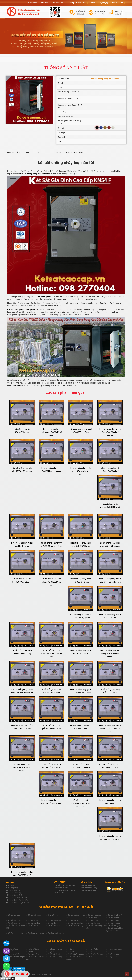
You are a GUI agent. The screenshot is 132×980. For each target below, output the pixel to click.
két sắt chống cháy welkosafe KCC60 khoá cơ (110, 506)
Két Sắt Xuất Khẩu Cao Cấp (65, 890)
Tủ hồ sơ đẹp (13, 949)
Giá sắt (10, 951)
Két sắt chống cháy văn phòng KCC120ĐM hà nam (51, 581)
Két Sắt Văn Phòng (62, 887)
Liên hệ (115, 3)
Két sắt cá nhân (34, 922)
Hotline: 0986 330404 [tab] (74, 152)
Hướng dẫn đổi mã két (77, 3)
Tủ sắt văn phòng (55, 949)
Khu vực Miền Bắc (88, 885)
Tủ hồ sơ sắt (93, 949)
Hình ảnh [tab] (29, 152)
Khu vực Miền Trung (89, 887)
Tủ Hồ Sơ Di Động (55, 956)
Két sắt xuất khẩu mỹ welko (65, 885)
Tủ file (90, 951)
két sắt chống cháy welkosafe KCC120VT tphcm (22, 767)
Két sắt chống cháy (75, 922)
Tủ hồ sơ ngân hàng (96, 954)
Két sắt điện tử (93, 917)
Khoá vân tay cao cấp (36, 933)
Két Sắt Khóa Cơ (34, 925)
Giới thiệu (44, 3)
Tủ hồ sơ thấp (33, 949)
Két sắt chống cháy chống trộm (21, 309)
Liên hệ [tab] (58, 152)
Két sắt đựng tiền (15, 920)
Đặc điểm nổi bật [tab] (14, 152)
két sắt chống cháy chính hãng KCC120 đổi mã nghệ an (110, 431)
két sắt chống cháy (43, 296)
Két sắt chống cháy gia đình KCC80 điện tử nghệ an (21, 581)
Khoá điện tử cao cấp (56, 933)
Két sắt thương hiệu (56, 922)
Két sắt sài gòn (14, 915)
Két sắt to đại (93, 920)
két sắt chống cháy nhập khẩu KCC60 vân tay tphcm (80, 471)
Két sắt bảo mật (14, 922)
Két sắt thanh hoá (115, 915)
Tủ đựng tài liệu (14, 954)
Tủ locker (71, 951)
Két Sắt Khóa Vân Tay (56, 925)
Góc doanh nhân (58, 3)
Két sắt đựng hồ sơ (115, 925)
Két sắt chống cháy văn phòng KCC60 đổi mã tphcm (110, 653)
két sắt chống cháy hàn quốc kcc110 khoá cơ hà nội (51, 653)
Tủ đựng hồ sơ (33, 954)
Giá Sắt (91, 956)
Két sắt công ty (114, 920)
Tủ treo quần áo (34, 951)
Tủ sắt (110, 951)
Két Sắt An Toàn (13, 890)
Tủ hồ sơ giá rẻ (54, 954)
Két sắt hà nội (113, 917)
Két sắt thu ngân (94, 922)
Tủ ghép (51, 951)
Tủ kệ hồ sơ (112, 956)
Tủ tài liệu (71, 949)
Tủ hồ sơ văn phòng (76, 954)
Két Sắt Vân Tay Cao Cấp (17, 897)
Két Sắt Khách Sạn (14, 892)
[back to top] (127, 974)
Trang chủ (33, 3)
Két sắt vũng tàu (94, 915)
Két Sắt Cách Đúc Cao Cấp (17, 900)
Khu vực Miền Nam (88, 890)
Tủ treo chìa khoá (115, 949)
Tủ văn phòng (113, 954)
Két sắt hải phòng (35, 915)
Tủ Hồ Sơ (10, 885)
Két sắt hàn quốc (54, 920)
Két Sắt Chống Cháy (15, 895)
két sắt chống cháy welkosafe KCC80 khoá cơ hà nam (80, 803)
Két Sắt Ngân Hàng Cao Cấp (18, 902)
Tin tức (92, 3)
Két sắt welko (33, 920)
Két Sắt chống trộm (15, 933)
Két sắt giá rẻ (73, 920)
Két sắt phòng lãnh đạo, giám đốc (114, 929)
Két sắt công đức (114, 922)
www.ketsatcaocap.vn (23, 385)
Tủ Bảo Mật (59, 892)
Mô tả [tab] (39, 152)
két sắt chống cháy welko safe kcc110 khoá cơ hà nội (110, 728)
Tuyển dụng (103, 3)
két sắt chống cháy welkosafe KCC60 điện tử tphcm (51, 431)
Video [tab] (48, 152)
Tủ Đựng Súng (12, 887)
